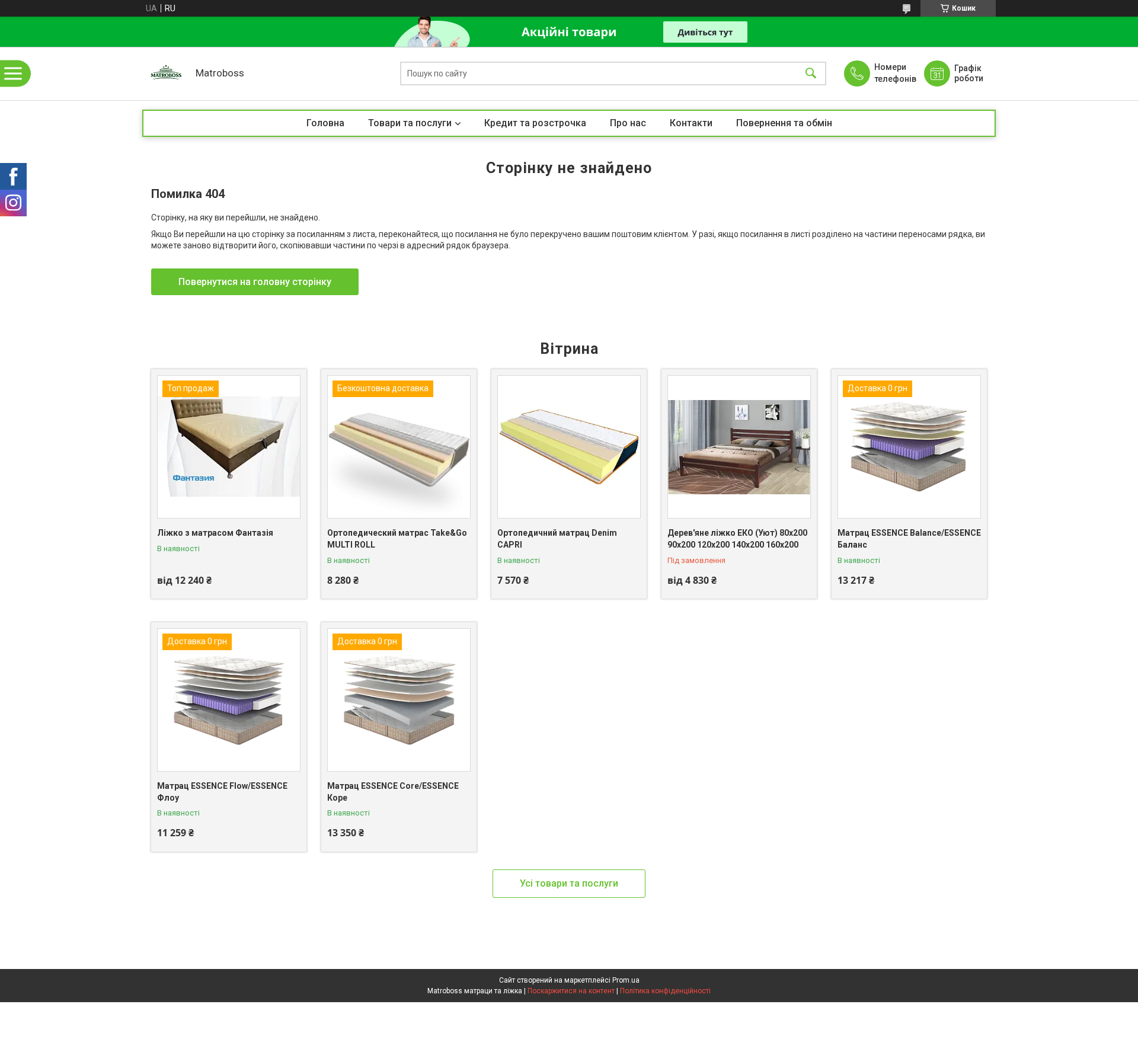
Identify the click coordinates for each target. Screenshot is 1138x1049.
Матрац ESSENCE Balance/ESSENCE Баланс (909, 538)
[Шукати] (811, 74)
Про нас (628, 123)
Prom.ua (626, 980)
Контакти (691, 123)
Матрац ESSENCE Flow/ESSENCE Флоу (222, 791)
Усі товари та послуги (569, 883)
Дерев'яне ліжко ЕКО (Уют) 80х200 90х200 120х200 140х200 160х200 (737, 538)
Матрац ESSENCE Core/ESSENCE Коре (393, 791)
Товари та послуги (410, 123)
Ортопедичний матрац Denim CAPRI (557, 538)
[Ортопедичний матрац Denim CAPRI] (569, 447)
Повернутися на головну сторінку (254, 281)
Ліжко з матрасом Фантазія (215, 533)
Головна (325, 123)
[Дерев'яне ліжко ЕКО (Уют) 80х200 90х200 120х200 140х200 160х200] (739, 447)
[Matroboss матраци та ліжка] (166, 73)
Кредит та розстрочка (535, 123)
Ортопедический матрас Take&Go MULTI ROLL (397, 538)
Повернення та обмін (784, 123)
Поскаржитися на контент (571, 991)
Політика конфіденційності (665, 991)
